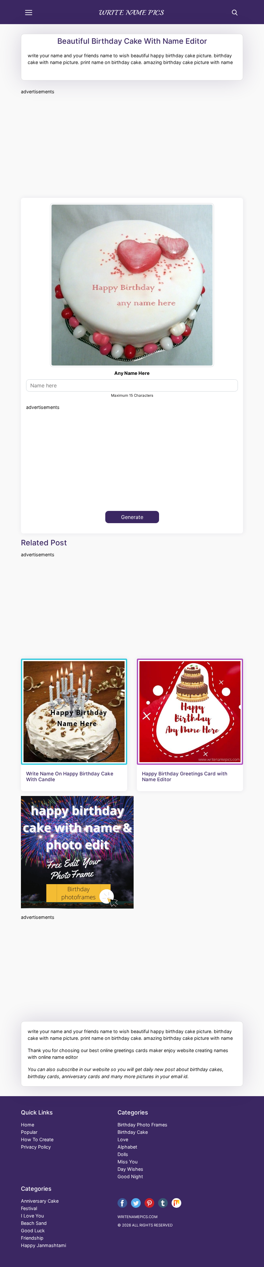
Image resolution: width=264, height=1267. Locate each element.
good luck (33, 1230)
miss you (127, 1161)
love (123, 1139)
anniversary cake (40, 1201)
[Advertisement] (132, 145)
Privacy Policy (36, 1147)
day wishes (130, 1169)
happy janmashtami (43, 1245)
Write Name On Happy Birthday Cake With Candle (69, 776)
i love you (32, 1215)
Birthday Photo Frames (142, 1124)
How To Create (37, 1139)
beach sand (34, 1223)
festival (29, 1208)
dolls (123, 1154)
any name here (132, 373)
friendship (32, 1238)
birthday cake (133, 1132)
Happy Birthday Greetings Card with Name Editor (184, 776)
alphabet (127, 1147)
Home (27, 1124)
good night (130, 1176)
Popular (29, 1132)
